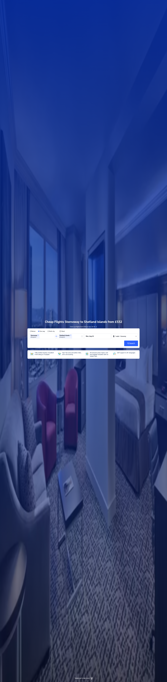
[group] (42, 336)
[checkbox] (62, 331)
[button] (151, 3)
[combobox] (40, 336)
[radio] (32, 331)
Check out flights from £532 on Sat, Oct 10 (82, 327)
